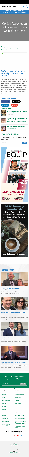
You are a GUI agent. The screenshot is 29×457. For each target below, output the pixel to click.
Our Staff (3, 399)
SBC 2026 (7, 10)
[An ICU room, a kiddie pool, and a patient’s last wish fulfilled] (3, 113)
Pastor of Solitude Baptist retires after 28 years (14, 362)
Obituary (3, 422)
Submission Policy (5, 425)
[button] (27, 6)
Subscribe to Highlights (19, 425)
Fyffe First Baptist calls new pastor (10, 288)
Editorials (17, 396)
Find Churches (4, 407)
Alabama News (6, 48)
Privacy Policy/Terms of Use (12, 448)
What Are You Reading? (6, 421)
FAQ (21, 448)
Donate (3, 396)
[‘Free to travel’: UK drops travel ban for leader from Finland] (3, 128)
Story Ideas (4, 415)
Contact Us (4, 394)
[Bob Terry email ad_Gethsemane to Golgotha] (14, 230)
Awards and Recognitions (6, 400)
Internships (4, 406)
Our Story (3, 397)
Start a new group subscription (20, 419)
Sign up (24, 142)
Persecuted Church (18, 403)
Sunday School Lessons (19, 394)
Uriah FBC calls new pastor (8, 338)
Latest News (21, 10)
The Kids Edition (13, 10)
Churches (20, 48)
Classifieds (11, 12)
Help (19, 448)
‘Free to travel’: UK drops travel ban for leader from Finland (16, 127)
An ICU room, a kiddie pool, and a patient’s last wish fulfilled (17, 112)
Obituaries (17, 400)
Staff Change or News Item (6, 416)
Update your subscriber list (20, 423)
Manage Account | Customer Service (20, 427)
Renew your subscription (19, 416)
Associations (14, 48)
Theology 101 (17, 402)
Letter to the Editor (5, 418)
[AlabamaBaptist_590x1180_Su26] (14, 174)
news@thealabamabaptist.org (14, 452)
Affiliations (4, 402)
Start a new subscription (19, 415)
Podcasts (17, 399)
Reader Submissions (5, 419)
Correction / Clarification (6, 424)
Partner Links (4, 403)
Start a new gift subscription (20, 418)
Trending (6, 12)
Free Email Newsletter (20, 12)
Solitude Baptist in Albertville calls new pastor (13, 312)
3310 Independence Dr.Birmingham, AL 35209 (14, 445)
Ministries (5, 50)
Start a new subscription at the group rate (20, 422)
